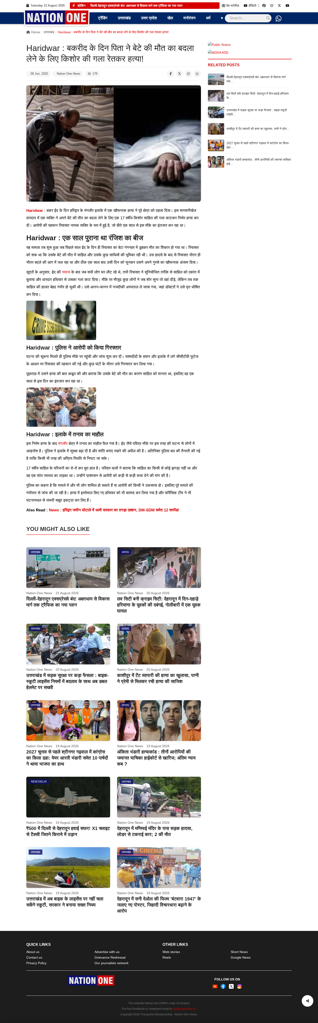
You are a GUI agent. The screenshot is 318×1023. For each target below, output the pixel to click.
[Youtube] (287, 5)
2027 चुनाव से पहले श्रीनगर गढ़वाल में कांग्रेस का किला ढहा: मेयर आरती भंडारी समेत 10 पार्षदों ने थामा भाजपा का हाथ (67, 757)
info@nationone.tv (184, 1008)
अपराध (125, 552)
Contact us (34, 957)
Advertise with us (107, 952)
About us (32, 952)
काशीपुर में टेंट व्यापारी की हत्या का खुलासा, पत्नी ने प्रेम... (258, 128)
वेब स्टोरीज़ (232, 5)
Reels (166, 957)
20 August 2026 (157, 593)
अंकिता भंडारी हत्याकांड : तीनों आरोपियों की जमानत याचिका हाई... (259, 162)
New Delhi (39, 781)
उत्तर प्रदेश (149, 18)
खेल (170, 18)
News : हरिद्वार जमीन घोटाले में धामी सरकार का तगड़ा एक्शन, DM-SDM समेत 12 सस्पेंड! (114, 510)
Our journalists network (112, 963)
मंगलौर (63, 443)
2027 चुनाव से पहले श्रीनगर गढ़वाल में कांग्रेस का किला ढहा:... (258, 145)
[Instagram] (271, 5)
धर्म (208, 18)
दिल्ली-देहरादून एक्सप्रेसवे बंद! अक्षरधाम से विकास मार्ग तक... (256, 79)
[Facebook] (264, 5)
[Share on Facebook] (170, 73)
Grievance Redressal (110, 957)
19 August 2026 (67, 746)
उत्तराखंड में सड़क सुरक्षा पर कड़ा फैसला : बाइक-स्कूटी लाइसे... (257, 112)
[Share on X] (179, 73)
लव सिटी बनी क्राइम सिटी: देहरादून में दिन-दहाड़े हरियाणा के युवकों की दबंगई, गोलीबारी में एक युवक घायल (158, 604)
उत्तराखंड (124, 18)
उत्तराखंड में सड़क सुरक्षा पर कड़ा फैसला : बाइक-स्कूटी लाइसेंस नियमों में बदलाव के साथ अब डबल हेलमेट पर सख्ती (67, 681)
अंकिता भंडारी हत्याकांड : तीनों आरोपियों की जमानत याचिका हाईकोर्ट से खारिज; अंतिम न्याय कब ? (156, 757)
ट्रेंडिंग (102, 18)
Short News (239, 952)
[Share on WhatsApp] (197, 73)
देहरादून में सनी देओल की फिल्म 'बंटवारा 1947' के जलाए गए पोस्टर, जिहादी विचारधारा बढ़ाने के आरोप (159, 904)
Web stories (171, 952)
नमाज (66, 272)
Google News (240, 957)
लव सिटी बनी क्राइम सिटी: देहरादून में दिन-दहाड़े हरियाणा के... (258, 96)
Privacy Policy (36, 963)
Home (35, 32)
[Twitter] (279, 5)
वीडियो (252, 5)
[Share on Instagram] (188, 73)
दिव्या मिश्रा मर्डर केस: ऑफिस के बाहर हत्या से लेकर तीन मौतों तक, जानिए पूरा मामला (139, 5)
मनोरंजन (189, 18)
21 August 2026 (67, 593)
